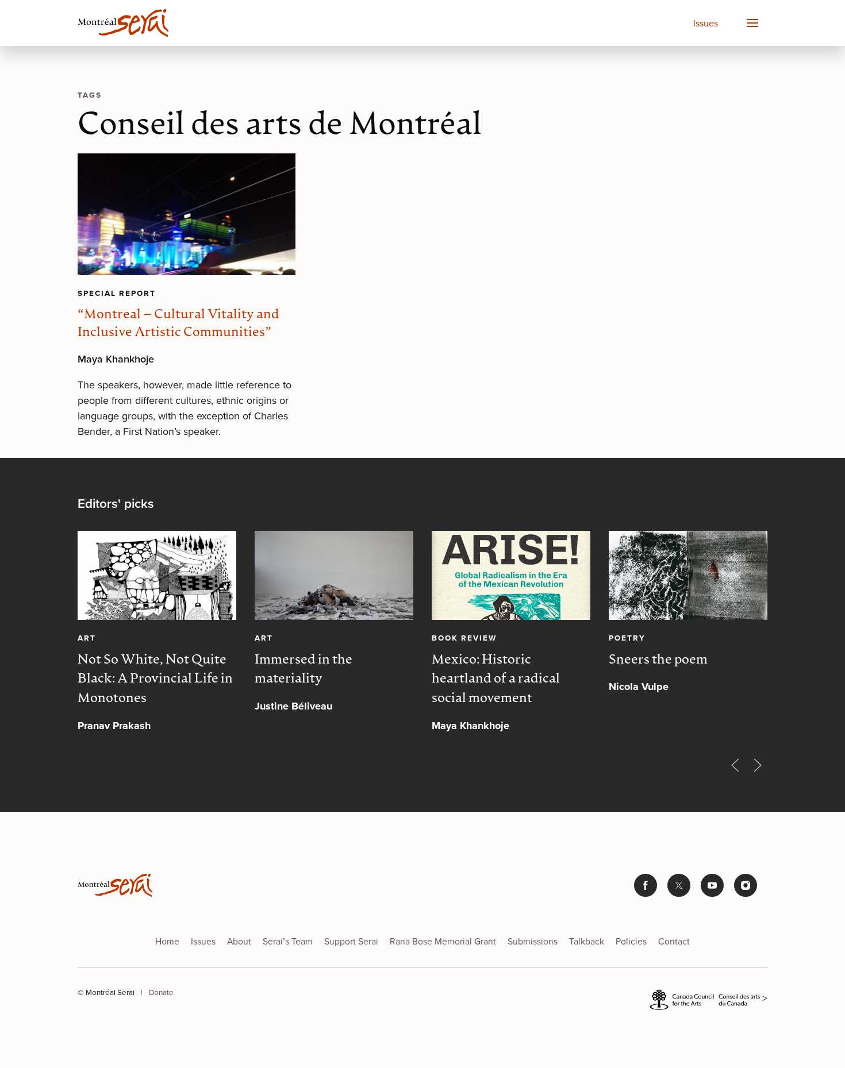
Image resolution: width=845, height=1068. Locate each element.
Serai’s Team (288, 941)
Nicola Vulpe (639, 687)
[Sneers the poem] (688, 575)
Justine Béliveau (293, 706)
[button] (751, 23)
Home (167, 941)
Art (87, 637)
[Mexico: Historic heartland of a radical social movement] (511, 575)
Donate (161, 992)
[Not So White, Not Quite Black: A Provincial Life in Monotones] (157, 575)
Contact (674, 941)
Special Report (117, 293)
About (239, 941)
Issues (705, 23)
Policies (631, 941)
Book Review (464, 637)
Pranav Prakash (114, 725)
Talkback (586, 941)
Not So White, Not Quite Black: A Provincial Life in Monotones (155, 680)
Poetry (627, 637)
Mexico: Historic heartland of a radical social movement (496, 680)
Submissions (533, 941)
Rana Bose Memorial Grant (443, 941)
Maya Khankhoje (116, 359)
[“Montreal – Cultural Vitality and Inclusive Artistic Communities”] (186, 214)
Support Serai (351, 941)
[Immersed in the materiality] (334, 575)
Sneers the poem (658, 660)
